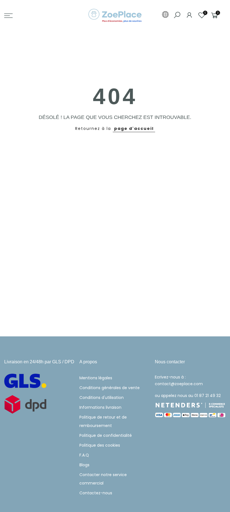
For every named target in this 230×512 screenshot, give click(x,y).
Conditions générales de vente (109, 388)
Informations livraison (100, 407)
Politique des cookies (99, 445)
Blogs (84, 465)
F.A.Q (84, 455)
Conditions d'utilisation (101, 397)
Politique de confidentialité (105, 435)
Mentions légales (95, 378)
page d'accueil (134, 128)
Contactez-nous (95, 493)
